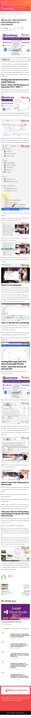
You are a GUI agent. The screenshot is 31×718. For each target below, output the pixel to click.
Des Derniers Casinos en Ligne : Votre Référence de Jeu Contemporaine (19, 645)
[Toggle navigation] (27, 8)
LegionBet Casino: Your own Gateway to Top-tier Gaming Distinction (19, 655)
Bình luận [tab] (25, 628)
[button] (26, 2)
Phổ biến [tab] (6, 628)
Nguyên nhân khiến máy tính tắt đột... (13, 622)
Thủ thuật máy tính (15, 618)
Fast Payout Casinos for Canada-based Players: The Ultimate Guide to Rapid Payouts (19, 665)
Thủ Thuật (11, 13)
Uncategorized (14, 632)
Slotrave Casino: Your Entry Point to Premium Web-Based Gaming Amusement (20, 635)
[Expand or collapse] (28, 59)
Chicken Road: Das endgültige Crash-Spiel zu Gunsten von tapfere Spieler (19, 676)
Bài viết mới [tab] (16, 628)
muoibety (5, 28)
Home (4, 13)
